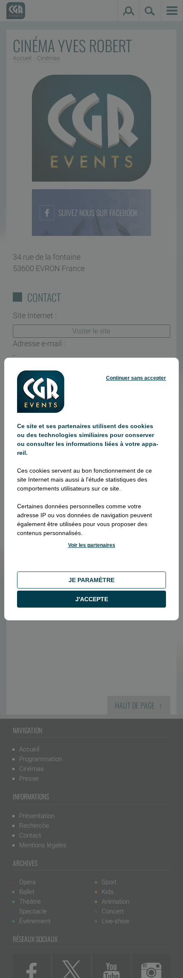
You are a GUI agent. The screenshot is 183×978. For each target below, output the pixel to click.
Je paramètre (91, 580)
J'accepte (91, 599)
